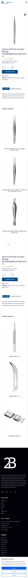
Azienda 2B (3, 500)
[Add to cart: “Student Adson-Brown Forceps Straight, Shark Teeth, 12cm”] (14, 213)
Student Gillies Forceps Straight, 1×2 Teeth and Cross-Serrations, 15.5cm (14, 190)
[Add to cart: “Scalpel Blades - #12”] (14, 378)
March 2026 (3, 537)
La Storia (3, 505)
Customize (14, 571)
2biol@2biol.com (4, 525)
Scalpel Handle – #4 (14, 356)
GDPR (2, 513)
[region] (14, 567)
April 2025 (3, 546)
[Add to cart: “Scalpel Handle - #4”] (14, 338)
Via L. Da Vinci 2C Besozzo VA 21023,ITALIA (10, 521)
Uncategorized (5, 79)
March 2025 (3, 548)
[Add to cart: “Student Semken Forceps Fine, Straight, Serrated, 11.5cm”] (14, 131)
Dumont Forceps (11, 77)
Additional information (16, 88)
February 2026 (4, 540)
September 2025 (4, 542)
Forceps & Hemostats (20, 77)
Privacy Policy (4, 511)
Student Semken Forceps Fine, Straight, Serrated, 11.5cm (14, 149)
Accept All (14, 568)
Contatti (2, 507)
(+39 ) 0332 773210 (5, 523)
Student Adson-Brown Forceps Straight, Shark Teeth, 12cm (15, 231)
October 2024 (4, 550)
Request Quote (10, 71)
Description (6, 88)
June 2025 (3, 544)
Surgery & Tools (5, 287)
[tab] (6, 89)
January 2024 (4, 556)
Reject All (14, 575)
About (2, 502)
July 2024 (3, 554)
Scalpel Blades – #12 (14, 396)
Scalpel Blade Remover (14, 436)
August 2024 (3, 552)
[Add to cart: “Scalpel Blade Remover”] (14, 418)
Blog (2, 509)
